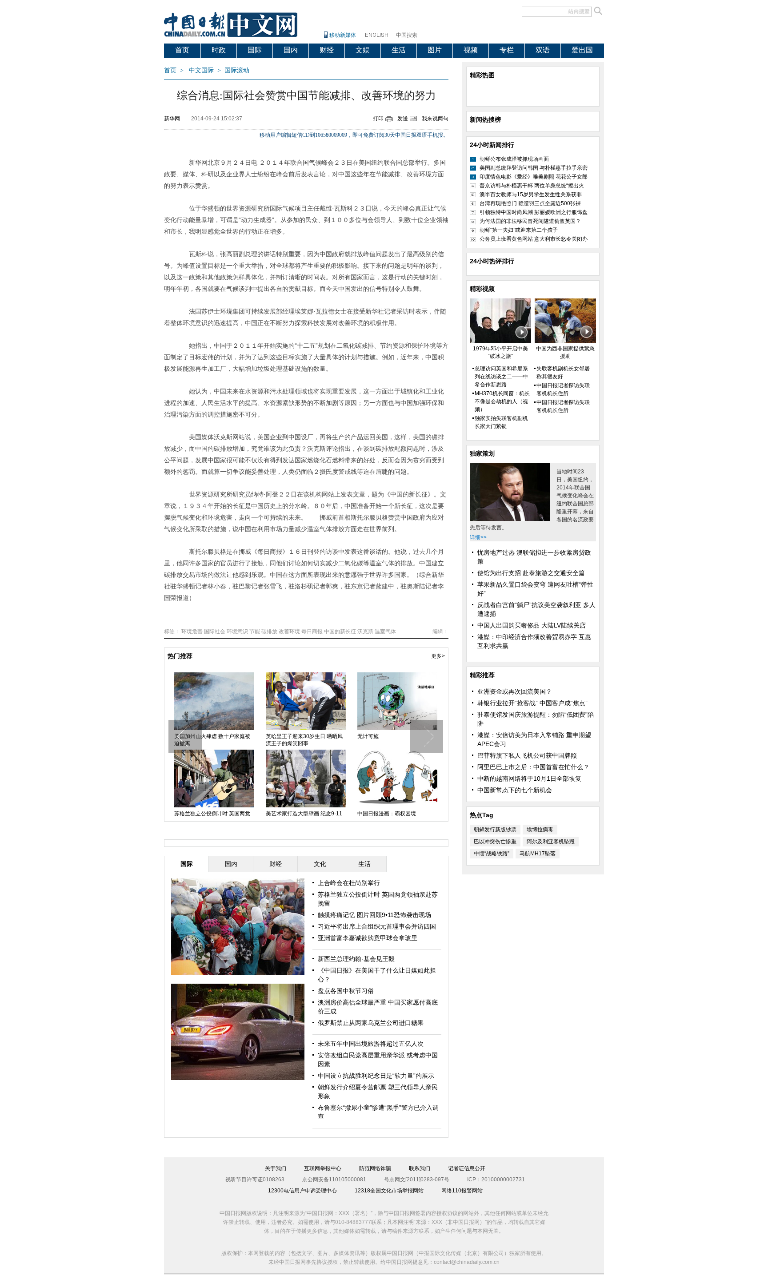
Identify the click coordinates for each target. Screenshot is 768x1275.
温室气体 (385, 631)
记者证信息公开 (466, 1168)
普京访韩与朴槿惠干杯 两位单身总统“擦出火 (532, 186)
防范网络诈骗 (375, 1168)
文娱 (363, 50)
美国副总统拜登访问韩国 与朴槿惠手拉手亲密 (534, 168)
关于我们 (275, 1168)
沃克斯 (365, 631)
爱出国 (582, 50)
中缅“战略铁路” (491, 853)
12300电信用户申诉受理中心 (302, 1191)
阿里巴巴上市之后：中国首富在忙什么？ (533, 767)
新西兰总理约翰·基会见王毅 (356, 958)
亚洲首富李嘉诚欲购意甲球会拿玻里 (367, 937)
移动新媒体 (342, 35)
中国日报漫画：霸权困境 (386, 813)
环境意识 (237, 631)
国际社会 (214, 631)
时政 (219, 50)
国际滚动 (236, 70)
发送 (402, 118)
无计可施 (368, 736)
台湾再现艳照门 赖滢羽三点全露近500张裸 (530, 203)
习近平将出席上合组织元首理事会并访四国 (377, 926)
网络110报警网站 (462, 1191)
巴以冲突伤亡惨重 (495, 841)
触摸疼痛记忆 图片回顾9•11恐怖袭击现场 (374, 914)
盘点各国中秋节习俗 (346, 990)
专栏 (507, 50)
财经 (327, 50)
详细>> (478, 537)
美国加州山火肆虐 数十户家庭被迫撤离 (212, 740)
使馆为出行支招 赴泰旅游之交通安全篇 (531, 572)
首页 (182, 50)
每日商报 (312, 631)
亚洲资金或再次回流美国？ (514, 691)
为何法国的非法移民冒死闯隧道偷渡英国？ (530, 221)
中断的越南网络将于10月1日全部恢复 (529, 778)
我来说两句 (435, 118)
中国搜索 (406, 35)
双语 (543, 50)
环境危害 (192, 631)
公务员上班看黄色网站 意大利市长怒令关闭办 (534, 239)
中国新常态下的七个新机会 (514, 790)
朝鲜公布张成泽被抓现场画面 (514, 159)
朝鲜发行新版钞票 (495, 829)
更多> (438, 656)
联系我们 (419, 1168)
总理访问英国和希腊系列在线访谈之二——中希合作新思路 (501, 376)
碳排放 (269, 631)
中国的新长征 (340, 631)
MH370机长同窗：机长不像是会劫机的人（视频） (502, 401)
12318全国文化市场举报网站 (389, 1191)
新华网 (172, 118)
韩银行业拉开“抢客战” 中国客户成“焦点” (532, 703)
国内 (291, 50)
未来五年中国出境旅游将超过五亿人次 (371, 1043)
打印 (378, 118)
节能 (254, 631)
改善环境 (289, 631)
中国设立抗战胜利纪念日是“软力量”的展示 (376, 1075)
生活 (399, 50)
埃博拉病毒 (540, 829)
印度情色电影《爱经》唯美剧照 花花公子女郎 (534, 177)
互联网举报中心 (322, 1168)
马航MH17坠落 (538, 853)
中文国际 (201, 70)
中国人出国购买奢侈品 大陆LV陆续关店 (531, 625)
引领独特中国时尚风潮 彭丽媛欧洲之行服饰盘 (534, 212)
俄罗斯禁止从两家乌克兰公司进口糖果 (371, 1022)
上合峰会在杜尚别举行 (349, 882)
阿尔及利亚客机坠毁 (551, 841)
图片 (435, 50)
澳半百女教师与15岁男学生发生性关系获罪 (531, 194)
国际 (255, 50)
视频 (471, 50)
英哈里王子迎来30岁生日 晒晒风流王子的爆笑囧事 (304, 740)
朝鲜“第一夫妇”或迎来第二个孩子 (519, 230)
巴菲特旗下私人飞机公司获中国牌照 (527, 755)
